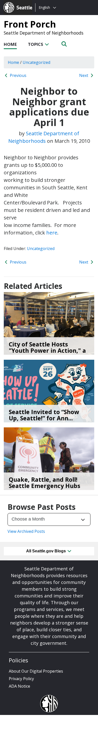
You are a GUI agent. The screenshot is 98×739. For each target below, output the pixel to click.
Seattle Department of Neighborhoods (43, 33)
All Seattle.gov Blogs (46, 551)
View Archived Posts (26, 531)
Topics (36, 44)
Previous (17, 75)
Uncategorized (41, 248)
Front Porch (30, 24)
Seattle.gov (14, 3)
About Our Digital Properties (36, 671)
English (44, 7)
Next (84, 75)
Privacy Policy (21, 678)
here (51, 232)
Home (10, 44)
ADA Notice (19, 686)
